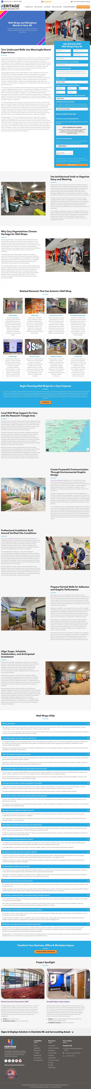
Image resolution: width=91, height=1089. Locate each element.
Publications (51, 1050)
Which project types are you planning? (67, 62)
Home (35, 1045)
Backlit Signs (13, 356)
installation (11, 538)
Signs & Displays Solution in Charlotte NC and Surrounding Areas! (35, 1032)
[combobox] (72, 65)
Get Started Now (83, 7)
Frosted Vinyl (78, 356)
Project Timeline (61, 79)
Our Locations (37, 1057)
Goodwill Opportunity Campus (58, 1002)
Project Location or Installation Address (67, 85)
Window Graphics (56, 356)
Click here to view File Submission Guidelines (67, 116)
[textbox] (72, 65)
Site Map (50, 1065)
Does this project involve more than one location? (71, 95)
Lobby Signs (35, 315)
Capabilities (29, 7)
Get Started (45, 402)
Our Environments (69, 7)
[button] (4, 984)
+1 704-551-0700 (13, 1)
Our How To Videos (53, 1060)
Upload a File (37, 1055)
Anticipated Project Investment (65, 102)
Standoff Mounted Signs (78, 315)
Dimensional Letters (56, 315)
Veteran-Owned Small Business (14, 1065)
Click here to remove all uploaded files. (67, 118)
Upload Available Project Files (66, 114)
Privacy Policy (51, 1067)
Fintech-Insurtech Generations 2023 (15, 1002)
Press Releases (52, 1053)
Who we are (38, 7)
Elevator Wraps (35, 356)
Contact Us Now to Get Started (45, 951)
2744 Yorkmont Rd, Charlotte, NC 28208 (73, 1049)
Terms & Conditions (53, 1048)
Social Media (51, 1057)
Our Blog (50, 1062)
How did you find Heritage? (64, 138)
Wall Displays (13, 315)
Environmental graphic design (58, 480)
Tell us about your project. (64, 68)
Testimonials (51, 1045)
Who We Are (37, 1050)
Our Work (47, 7)
